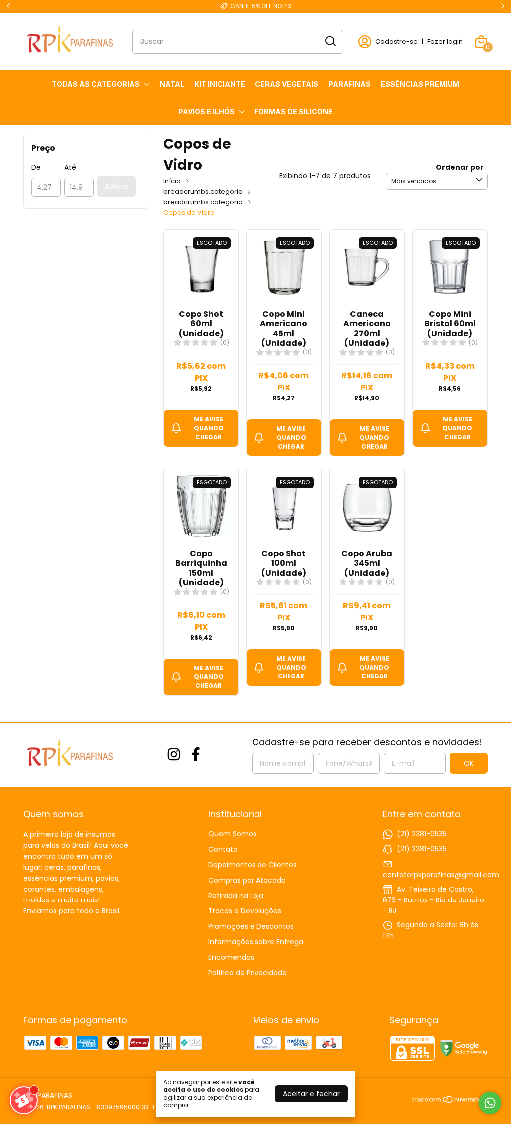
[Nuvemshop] (449, 1101)
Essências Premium (420, 84)
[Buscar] (329, 41)
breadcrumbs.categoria (203, 191)
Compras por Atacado (247, 880)
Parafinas (349, 84)
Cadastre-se (396, 41)
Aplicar (116, 186)
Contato (223, 849)
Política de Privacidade (247, 973)
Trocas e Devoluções (244, 911)
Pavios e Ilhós (206, 111)
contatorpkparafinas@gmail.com (441, 875)
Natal (172, 84)
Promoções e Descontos (251, 926)
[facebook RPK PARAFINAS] (196, 755)
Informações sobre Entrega (255, 942)
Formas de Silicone (294, 111)
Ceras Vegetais (286, 84)
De (36, 167)
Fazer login (445, 41)
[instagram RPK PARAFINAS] (174, 755)
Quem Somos (232, 834)
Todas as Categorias (96, 84)
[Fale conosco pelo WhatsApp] (490, 1103)
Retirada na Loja (235, 895)
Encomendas (231, 957)
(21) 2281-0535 (422, 834)
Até (70, 167)
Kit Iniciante (219, 84)
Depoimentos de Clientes (252, 865)
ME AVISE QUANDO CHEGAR (209, 428)
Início (172, 181)
